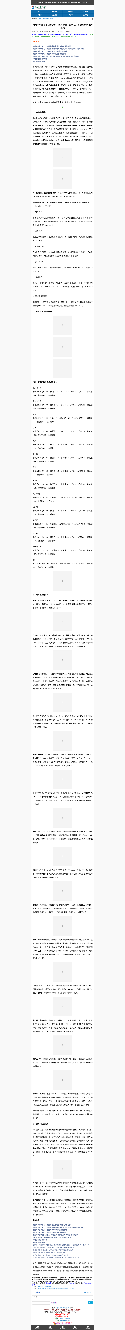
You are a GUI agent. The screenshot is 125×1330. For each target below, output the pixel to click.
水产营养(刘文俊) (48, 18)
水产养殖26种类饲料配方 (45, 1286)
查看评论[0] (87, 1292)
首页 (39, 18)
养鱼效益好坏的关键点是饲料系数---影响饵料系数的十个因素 (56, 1288)
